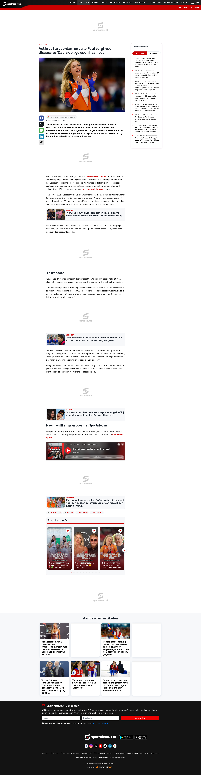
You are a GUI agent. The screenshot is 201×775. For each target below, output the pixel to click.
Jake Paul (70, 513)
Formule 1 (127, 3)
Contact (45, 753)
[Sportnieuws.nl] (12, 4)
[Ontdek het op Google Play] (126, 737)
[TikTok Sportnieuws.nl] (105, 746)
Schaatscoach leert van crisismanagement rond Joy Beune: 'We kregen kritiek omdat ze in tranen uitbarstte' (115, 685)
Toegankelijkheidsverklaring (86, 757)
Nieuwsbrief (87, 753)
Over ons (54, 753)
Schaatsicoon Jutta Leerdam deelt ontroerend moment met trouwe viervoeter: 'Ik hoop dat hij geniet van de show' (54, 648)
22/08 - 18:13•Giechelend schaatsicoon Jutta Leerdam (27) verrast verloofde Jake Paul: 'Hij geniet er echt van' (147, 74)
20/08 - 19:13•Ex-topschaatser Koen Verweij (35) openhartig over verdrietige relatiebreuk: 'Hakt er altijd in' (146, 97)
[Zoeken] (187, 2)
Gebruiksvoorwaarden (148, 753)
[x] (41, 124)
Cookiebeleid (132, 753)
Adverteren (75, 753)
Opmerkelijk (155, 3)
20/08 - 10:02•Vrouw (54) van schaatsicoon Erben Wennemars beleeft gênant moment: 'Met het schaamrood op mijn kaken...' (147, 107)
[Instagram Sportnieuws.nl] (91, 746)
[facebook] (41, 118)
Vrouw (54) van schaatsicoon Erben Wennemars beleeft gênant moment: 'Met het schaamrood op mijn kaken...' (53, 686)
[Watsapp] (41, 130)
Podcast (195, 8)
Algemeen (154, 53)
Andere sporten (171, 3)
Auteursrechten (106, 753)
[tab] (71, 572)
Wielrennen (115, 3)
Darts (104, 3)
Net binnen (182, 8)
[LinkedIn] (41, 136)
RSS (95, 753)
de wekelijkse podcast (96, 176)
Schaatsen (84, 3)
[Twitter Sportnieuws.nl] (96, 746)
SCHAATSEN (43, 44)
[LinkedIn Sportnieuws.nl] (110, 746)
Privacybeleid (120, 753)
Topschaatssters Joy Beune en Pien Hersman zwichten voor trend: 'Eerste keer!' (84, 684)
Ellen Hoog (83, 513)
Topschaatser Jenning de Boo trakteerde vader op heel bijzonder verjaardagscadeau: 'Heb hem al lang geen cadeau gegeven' (116, 648)
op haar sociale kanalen (93, 189)
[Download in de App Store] (141, 737)
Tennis (95, 3)
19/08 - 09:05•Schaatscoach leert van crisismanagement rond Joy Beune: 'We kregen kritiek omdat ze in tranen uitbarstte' (147, 128)
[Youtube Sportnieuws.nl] (100, 746)
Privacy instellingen (117, 757)
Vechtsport (141, 3)
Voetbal (72, 3)
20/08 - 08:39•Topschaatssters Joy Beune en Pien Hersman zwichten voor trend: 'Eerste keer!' (147, 118)
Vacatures (65, 753)
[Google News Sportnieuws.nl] (115, 746)
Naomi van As (98, 513)
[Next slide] (124, 550)
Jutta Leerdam (55, 513)
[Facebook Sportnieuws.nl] (86, 746)
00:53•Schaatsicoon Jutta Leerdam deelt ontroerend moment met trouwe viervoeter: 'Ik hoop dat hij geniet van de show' (146, 62)
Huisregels (103, 757)
